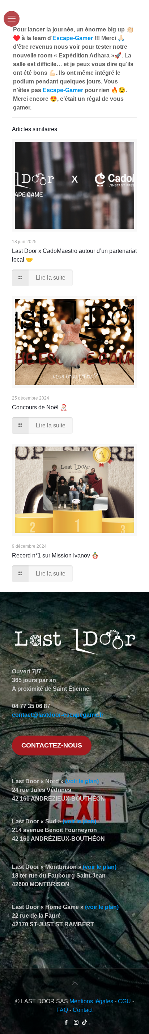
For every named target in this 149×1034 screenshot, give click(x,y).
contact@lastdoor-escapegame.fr (57, 715)
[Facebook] (66, 1022)
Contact (83, 1010)
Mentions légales (91, 1001)
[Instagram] (76, 1022)
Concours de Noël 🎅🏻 (39, 407)
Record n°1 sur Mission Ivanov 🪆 (55, 555)
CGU (124, 1001)
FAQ (62, 1010)
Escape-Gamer (72, 38)
